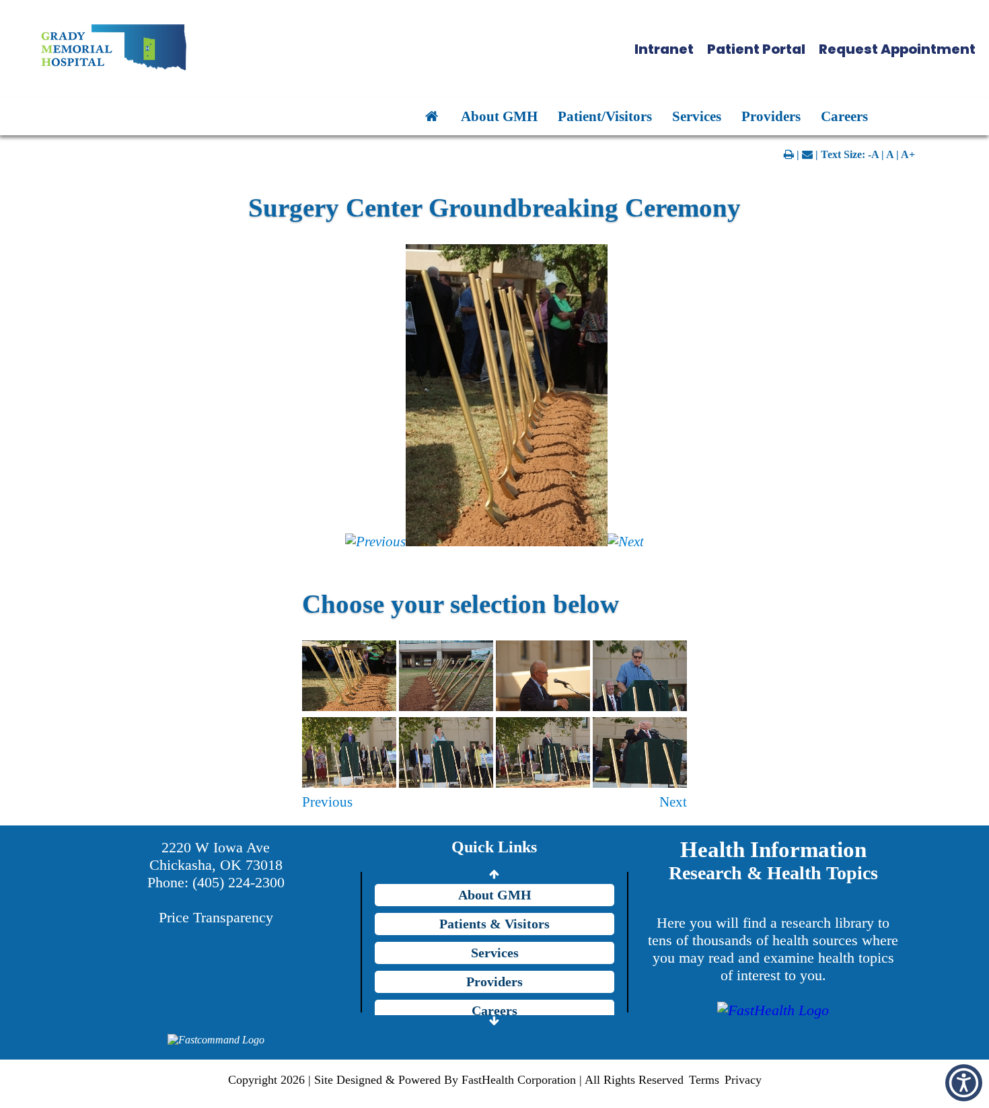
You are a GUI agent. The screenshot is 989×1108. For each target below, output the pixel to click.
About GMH (499, 116)
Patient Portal (756, 49)
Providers (771, 116)
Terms (704, 1079)
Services (696, 116)
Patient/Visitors (605, 116)
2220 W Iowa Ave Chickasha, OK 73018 (216, 856)
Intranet (664, 49)
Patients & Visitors (494, 923)
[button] (963, 1082)
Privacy (743, 1079)
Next (673, 801)
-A (873, 154)
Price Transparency (216, 917)
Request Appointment (897, 49)
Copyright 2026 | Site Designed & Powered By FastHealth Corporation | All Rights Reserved (456, 1079)
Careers (844, 116)
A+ (908, 154)
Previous (327, 801)
